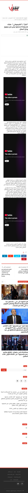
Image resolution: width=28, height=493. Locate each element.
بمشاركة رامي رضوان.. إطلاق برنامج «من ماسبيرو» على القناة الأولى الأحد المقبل (15, 354)
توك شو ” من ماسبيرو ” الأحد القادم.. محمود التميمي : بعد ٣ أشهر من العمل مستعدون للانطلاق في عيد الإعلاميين (15, 328)
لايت (11, 480)
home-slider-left (19, 18)
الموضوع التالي (7, 267)
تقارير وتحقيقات (17, 477)
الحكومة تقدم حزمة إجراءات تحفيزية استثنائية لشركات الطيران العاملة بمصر (15, 413)
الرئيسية (25, 18)
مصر (14, 32)
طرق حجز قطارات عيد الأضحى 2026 (18, 408)
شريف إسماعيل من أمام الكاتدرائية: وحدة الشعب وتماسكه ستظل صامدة (6, 272)
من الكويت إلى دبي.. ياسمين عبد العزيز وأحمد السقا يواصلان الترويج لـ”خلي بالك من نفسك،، (16, 303)
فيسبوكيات (9, 477)
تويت (16, 256)
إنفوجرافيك (15, 480)
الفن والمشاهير (10, 474)
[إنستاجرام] (17, 381)
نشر (23, 256)
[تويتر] (21, 381)
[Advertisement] (15, 455)
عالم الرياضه (18, 474)
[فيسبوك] (25, 381)
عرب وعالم (10, 472)
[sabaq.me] (14, 8)
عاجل (17, 32)
